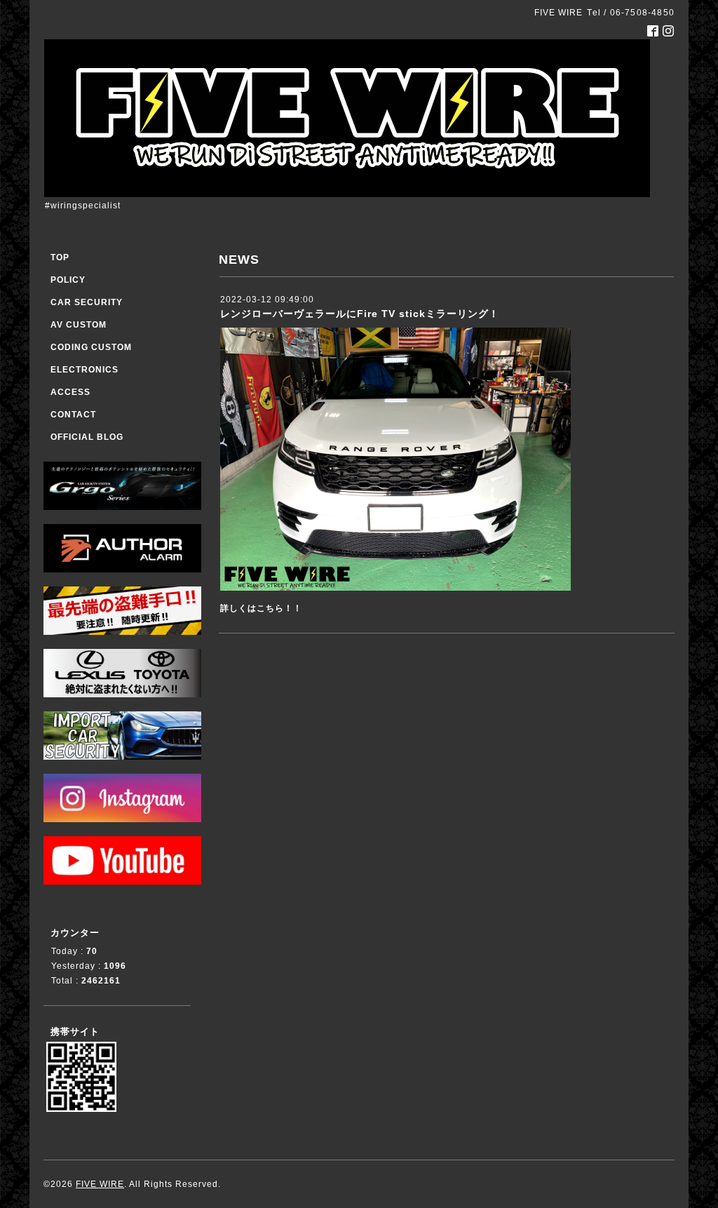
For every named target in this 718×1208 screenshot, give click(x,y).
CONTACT (73, 415)
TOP (59, 257)
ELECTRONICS (84, 370)
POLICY (68, 280)
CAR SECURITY (86, 302)
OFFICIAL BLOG (86, 437)
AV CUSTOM (78, 325)
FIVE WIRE (100, 1184)
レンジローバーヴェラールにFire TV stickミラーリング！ (359, 313)
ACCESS (70, 392)
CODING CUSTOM (91, 347)
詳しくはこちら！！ (261, 608)
